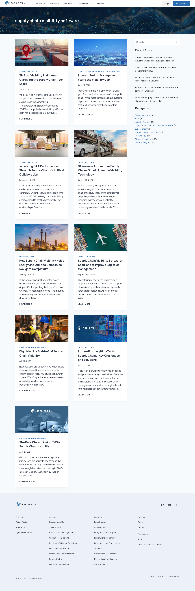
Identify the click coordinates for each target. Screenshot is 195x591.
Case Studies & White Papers (151, 544)
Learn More (26, 119)
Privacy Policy (174, 576)
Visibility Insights (28, 71)
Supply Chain (141, 129)
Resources (143, 534)
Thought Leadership (144, 139)
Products (20, 517)
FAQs (137, 118)
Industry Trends (86, 162)
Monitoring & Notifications (105, 559)
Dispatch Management (59, 564)
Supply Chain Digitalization (32, 347)
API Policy (152, 576)
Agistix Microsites (24, 532)
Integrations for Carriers (105, 538)
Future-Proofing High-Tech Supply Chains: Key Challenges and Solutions (99, 355)
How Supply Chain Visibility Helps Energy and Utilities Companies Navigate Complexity (41, 265)
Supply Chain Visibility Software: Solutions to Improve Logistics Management (100, 265)
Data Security (162, 576)
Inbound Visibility (56, 522)
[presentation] (41, 52)
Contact (141, 527)
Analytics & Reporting (103, 527)
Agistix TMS (21, 527)
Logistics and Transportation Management (100, 71)
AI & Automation (101, 564)
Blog (140, 539)
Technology (140, 135)
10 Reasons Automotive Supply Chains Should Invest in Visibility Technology (100, 170)
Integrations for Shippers (105, 532)
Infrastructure (100, 522)
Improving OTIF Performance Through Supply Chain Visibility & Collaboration (41, 170)
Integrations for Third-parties (107, 543)
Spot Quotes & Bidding (59, 538)
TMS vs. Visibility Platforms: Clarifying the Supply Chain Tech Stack (41, 80)
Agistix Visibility (22, 522)
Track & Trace (55, 527)
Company (142, 517)
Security (97, 548)
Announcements (142, 115)
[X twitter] (176, 505)
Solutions (53, 517)
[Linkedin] (169, 505)
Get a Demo (180, 3)
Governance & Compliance (106, 553)
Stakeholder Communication (61, 553)
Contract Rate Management (61, 532)
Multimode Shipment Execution (63, 543)
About (140, 522)
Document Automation (59, 548)
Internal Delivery (56, 559)
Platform (98, 517)
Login (166, 3)
